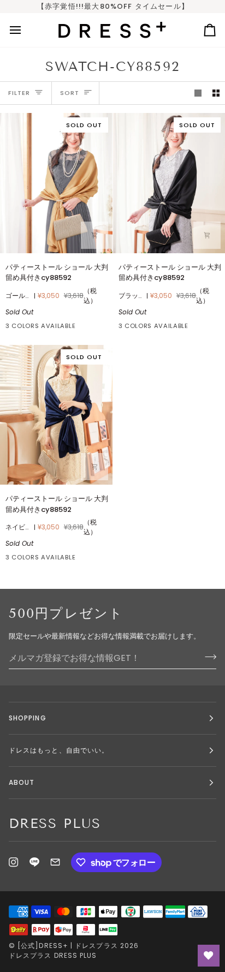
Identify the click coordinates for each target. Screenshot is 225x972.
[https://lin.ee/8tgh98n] (34, 862)
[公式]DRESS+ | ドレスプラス (67, 945)
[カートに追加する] (94, 235)
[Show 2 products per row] (216, 93)
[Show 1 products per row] (198, 93)
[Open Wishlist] (209, 956)
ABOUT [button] (21, 782)
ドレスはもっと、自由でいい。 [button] (59, 750)
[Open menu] (25, 30)
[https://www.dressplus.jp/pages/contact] (55, 862)
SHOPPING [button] (27, 718)
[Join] (207, 656)
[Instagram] (14, 862)
